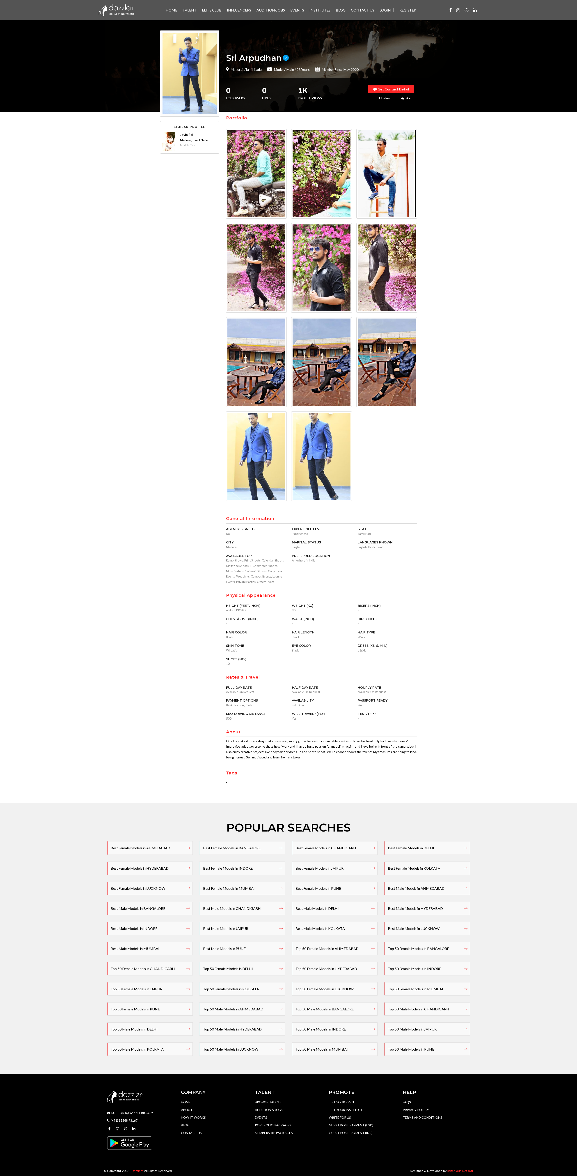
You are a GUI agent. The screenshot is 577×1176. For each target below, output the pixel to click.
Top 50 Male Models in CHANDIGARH (418, 1009)
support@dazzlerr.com (132, 1113)
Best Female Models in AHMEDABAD (140, 848)
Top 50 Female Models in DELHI (228, 968)
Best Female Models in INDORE (228, 868)
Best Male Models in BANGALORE (138, 908)
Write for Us (340, 1117)
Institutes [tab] (319, 10)
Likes (266, 94)
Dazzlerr (137, 1171)
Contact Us (191, 1133)
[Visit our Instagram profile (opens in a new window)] (458, 10)
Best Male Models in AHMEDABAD (416, 888)
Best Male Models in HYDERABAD (415, 908)
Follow (385, 98)
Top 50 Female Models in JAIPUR (136, 989)
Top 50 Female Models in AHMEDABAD (327, 948)
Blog (185, 1125)
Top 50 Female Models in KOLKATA (231, 989)
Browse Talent (268, 1102)
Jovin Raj (186, 134)
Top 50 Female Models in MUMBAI (415, 989)
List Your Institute (346, 1110)
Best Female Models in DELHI (411, 848)
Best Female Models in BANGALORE (232, 848)
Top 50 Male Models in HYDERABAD (232, 1029)
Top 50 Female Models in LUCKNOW (324, 989)
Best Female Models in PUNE (318, 888)
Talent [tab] (190, 10)
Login (385, 10)
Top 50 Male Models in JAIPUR (412, 1029)
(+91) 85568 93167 (124, 1120)
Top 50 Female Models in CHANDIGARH (143, 968)
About (186, 1110)
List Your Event (342, 1102)
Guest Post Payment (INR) (350, 1133)
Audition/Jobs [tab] (270, 10)
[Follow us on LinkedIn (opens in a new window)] (475, 10)
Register (407, 10)
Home (185, 1102)
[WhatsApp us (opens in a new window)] (466, 10)
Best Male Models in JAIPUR (225, 928)
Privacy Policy (416, 1110)
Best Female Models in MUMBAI (229, 888)
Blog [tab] (341, 10)
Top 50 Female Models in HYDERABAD (326, 968)
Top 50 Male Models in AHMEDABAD (233, 1009)
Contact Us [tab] (362, 10)
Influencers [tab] (239, 10)
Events (261, 1117)
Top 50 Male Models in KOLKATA (137, 1049)
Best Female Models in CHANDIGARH (325, 848)
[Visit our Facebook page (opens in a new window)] (450, 10)
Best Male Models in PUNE (224, 948)
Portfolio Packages (273, 1125)
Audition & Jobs (269, 1110)
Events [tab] (297, 10)
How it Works (193, 1117)
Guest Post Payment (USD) (351, 1125)
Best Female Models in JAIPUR (319, 868)
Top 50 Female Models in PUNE (135, 1009)
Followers (235, 94)
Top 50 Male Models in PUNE (411, 1049)
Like (407, 98)
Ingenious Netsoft (460, 1171)
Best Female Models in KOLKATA (414, 868)
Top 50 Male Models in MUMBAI (321, 1049)
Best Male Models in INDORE (134, 928)
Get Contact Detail (393, 89)
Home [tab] (171, 10)
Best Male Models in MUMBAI (135, 948)
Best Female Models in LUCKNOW (138, 888)
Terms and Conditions (422, 1117)
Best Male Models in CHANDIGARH (232, 908)
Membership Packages (274, 1133)
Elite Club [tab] (212, 10)
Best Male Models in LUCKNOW (414, 928)
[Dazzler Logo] (116, 10)
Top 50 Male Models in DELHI (134, 1029)
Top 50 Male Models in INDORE (320, 1029)
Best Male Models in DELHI (317, 908)
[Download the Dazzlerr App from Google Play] (129, 1143)
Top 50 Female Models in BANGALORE (418, 948)
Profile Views (310, 94)
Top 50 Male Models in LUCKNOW (230, 1049)
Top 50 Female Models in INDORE (414, 968)
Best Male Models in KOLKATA (320, 928)
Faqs (407, 1102)
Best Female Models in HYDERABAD (140, 868)
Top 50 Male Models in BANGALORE (324, 1009)
